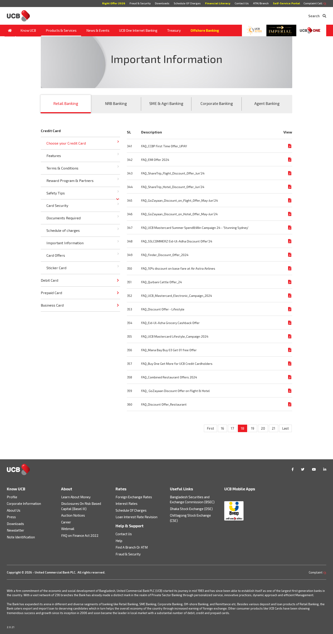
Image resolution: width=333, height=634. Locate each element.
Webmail (67, 529)
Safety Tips (55, 193)
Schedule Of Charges (187, 3)
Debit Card (49, 280)
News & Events (97, 30)
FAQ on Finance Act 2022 (80, 535)
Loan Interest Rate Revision (136, 517)
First (210, 428)
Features (53, 155)
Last (285, 428)
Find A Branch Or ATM (132, 547)
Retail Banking (65, 103)
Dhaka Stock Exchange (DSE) (191, 509)
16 (222, 428)
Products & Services (61, 30)
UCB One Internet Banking (138, 30)
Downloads (162, 3)
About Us (13, 510)
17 (232, 428)
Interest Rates (127, 503)
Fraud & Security (140, 3)
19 (252, 428)
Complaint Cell (313, 3)
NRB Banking (116, 103)
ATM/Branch (261, 3)
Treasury (174, 30)
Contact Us (242, 3)
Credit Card (51, 130)
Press (11, 517)
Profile (12, 497)
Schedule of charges (63, 230)
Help (119, 541)
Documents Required (63, 218)
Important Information (65, 243)
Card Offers (55, 255)
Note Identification (21, 537)
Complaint (316, 572)
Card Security (57, 205)
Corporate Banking (216, 103)
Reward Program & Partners (70, 180)
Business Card (52, 305)
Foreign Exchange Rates (134, 497)
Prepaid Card (51, 292)
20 (263, 428)
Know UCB (28, 30)
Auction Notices (73, 515)
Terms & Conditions (62, 168)
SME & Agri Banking (166, 103)
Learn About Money (76, 497)
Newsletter (15, 530)
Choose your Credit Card (66, 143)
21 (273, 428)
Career (66, 522)
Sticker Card (56, 268)
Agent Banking (267, 103)
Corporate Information (24, 503)
